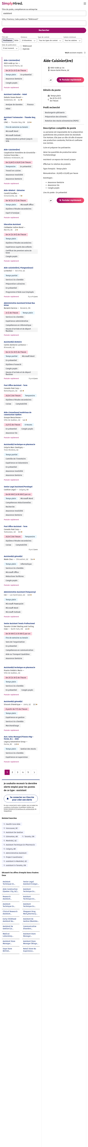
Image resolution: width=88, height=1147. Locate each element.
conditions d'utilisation (11, 807)
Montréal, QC (11, 841)
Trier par (5, 37)
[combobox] (44, 13)
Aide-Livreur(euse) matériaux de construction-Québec (17, 413)
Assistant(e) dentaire (13, 342)
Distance (24, 37)
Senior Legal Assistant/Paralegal (18, 487)
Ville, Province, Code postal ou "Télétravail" (20, 19)
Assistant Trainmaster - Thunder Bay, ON (20, 118)
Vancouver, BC (12, 828)
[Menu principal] (84, 3)
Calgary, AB (11, 849)
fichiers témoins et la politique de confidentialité (19, 809)
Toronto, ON (29, 836)
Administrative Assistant (16, 853)
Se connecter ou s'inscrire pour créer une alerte (22, 798)
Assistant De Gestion (14, 832)
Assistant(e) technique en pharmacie (19, 444)
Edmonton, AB (12, 836)
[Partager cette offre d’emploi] (50, 80)
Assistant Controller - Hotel (15, 94)
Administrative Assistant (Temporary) (20, 592)
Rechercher (44, 30)
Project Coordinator (14, 857)
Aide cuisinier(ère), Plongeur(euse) (18, 268)
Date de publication (9, 45)
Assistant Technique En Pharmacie (20, 845)
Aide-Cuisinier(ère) (12, 60)
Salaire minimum (69, 37)
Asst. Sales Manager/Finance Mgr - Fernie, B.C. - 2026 (19, 738)
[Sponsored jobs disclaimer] (84, 52)
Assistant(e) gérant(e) (13, 556)
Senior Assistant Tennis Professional (19, 623)
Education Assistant (12, 224)
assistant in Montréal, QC (16, 861)
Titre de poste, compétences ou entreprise (19, 9)
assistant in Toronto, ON (16, 865)
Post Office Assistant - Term (15, 385)
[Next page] (34, 772)
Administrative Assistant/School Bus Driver (19, 304)
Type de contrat (43, 37)
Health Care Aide (13, 824)
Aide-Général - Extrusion (14, 190)
